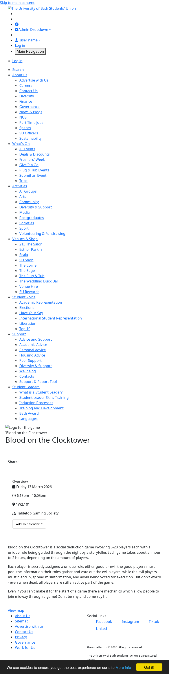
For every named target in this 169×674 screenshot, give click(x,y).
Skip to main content (17, 2)
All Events (27, 149)
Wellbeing (27, 371)
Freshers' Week (32, 159)
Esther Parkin (30, 249)
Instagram (130, 621)
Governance (29, 106)
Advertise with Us (33, 80)
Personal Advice (32, 349)
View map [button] (16, 610)
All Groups (28, 191)
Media (24, 212)
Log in (20, 45)
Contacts (26, 376)
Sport (24, 228)
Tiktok (154, 621)
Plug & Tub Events (34, 170)
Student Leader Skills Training (44, 397)
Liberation (27, 323)
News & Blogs (30, 112)
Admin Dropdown (33, 29)
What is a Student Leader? (40, 392)
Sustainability (30, 138)
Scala (23, 254)
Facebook (104, 621)
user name (29, 40)
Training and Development (41, 408)
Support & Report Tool (38, 381)
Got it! (149, 667)
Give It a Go (29, 164)
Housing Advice (32, 355)
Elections (26, 307)
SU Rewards (29, 291)
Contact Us (28, 90)
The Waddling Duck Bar (38, 281)
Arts (22, 196)
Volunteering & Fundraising (42, 233)
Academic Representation (40, 302)
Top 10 (24, 328)
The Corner (28, 265)
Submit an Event (32, 175)
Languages (28, 418)
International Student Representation (50, 318)
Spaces (25, 127)
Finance (25, 101)
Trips (23, 180)
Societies (26, 223)
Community (29, 201)
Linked (101, 628)
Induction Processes (36, 402)
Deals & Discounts (34, 154)
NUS (23, 117)
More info (123, 667)
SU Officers (28, 133)
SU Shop (26, 260)
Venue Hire (28, 286)
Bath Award (29, 413)
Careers (25, 85)
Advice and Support (35, 339)
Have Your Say (31, 312)
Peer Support (30, 360)
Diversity (26, 96)
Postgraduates (31, 217)
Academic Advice (33, 344)
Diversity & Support (35, 207)
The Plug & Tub (31, 275)
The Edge (27, 270)
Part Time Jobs (31, 122)
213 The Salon (30, 244)
